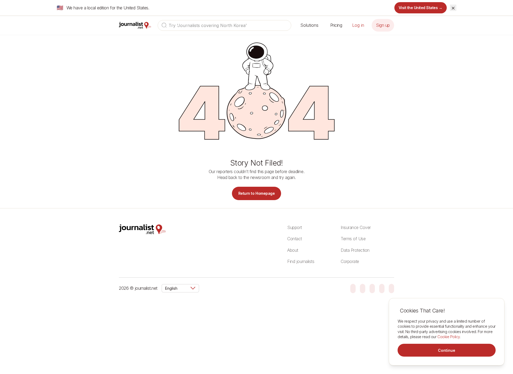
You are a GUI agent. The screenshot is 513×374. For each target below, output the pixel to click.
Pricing (336, 25)
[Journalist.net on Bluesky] (353, 288)
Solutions (309, 25)
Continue (446, 350)
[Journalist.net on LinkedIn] (391, 288)
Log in (358, 25)
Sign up (383, 25)
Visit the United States (421, 7)
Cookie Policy (448, 336)
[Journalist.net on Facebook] (372, 288)
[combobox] (224, 25)
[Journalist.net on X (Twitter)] (381, 288)
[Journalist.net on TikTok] (362, 288)
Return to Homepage (256, 193)
